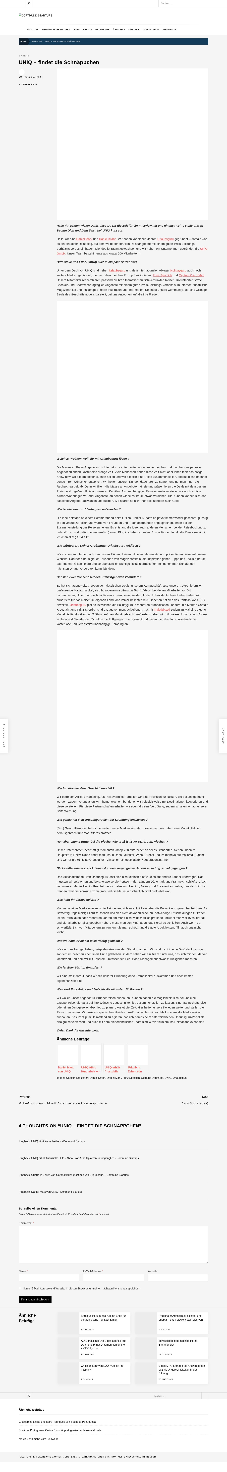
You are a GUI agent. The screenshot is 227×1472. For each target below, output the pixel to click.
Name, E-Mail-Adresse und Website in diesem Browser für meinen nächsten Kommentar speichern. (81, 1288)
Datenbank (102, 29)
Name (23, 1271)
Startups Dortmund (152, 1077)
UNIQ (168, 1077)
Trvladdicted (162, 609)
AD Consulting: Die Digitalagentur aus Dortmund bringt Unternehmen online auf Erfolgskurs (85, 1397)
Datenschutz (151, 29)
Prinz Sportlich (162, 275)
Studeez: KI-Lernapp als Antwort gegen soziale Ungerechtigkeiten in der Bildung (79, 1463)
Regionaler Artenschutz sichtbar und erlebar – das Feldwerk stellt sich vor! (76, 1370)
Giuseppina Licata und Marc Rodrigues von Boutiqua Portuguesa (71, 1330)
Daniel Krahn (107, 239)
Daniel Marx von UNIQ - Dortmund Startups (56, 1191)
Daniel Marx (84, 239)
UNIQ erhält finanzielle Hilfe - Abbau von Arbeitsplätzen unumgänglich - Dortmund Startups (85, 1158)
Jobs (77, 29)
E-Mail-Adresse (93, 1271)
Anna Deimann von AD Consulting (55, 1383)
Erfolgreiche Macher (56, 29)
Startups (33, 29)
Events (87, 29)
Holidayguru (178, 270)
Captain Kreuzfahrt (191, 275)
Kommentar (26, 1223)
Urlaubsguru (165, 239)
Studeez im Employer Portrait (52, 1437)
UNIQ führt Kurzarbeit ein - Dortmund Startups (58, 1141)
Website (152, 1271)
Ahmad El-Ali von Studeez (50, 1450)
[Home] (22, 30)
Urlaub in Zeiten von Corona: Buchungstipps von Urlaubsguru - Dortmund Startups (80, 1175)
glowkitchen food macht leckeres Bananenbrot (61, 1410)
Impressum (169, 29)
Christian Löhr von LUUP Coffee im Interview (60, 1423)
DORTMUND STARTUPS (30, 77)
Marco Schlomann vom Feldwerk (54, 1357)
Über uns (119, 29)
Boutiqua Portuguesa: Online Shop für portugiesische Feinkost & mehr (74, 1343)
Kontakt (133, 29)
